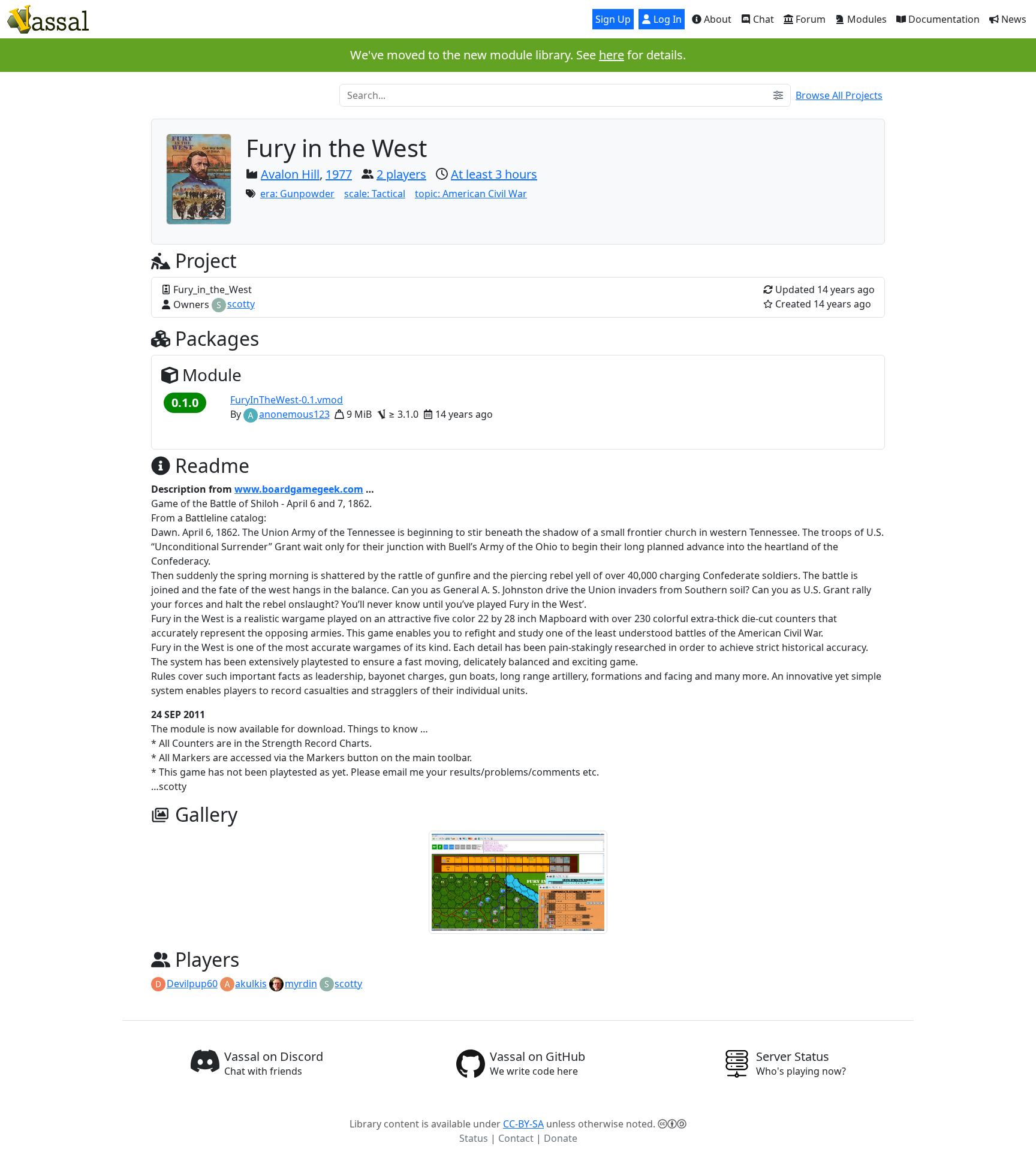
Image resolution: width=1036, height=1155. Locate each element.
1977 (339, 174)
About (716, 19)
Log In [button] (666, 19)
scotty (241, 303)
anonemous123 (294, 414)
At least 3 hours (494, 174)
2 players (401, 174)
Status (473, 1138)
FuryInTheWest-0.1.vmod (286, 399)
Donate (560, 1138)
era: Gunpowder (297, 193)
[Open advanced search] (778, 95)
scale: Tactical (374, 193)
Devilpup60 (192, 983)
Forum (809, 19)
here (611, 55)
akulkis (251, 983)
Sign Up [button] (613, 19)
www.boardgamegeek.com (298, 489)
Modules (866, 19)
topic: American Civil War (471, 193)
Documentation (943, 19)
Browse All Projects (839, 95)
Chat (762, 19)
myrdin (301, 983)
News (1012, 19)
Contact (516, 1138)
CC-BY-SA (523, 1123)
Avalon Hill (290, 174)
